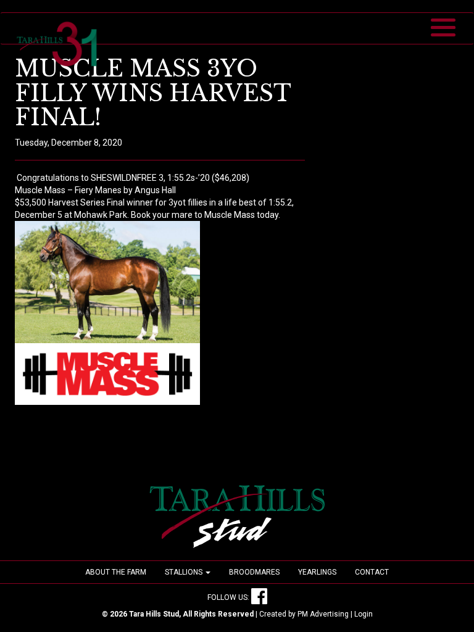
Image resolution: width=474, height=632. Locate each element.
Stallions (184, 572)
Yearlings (317, 572)
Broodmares (254, 572)
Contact (372, 572)
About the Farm (115, 572)
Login (363, 614)
